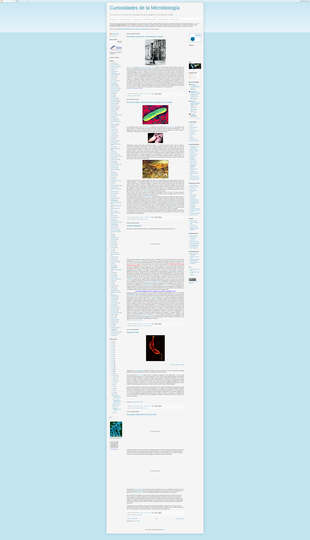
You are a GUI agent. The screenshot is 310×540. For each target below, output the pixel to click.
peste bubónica (146, 127)
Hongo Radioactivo (134, 226)
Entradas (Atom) (136, 521)
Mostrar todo (198, 118)
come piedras (166, 284)
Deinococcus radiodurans (133, 295)
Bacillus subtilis (114, 86)
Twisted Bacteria (193, 214)
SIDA (112, 282)
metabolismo (138, 261)
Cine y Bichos (114, 124)
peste (112, 249)
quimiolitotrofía (147, 284)
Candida (113, 116)
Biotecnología (134, 325)
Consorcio (113, 129)
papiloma (113, 241)
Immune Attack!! (193, 127)
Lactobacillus (114, 191)
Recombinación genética (114, 267)
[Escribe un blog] (156, 94)
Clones (192, 110)
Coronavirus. (114, 132)
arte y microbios (114, 80)
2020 (112, 350)
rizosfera (113, 274)
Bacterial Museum (194, 187)
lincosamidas (114, 193)
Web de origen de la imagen (177, 364)
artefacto (113, 82)
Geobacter (113, 175)
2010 (112, 369)
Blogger (163, 529)
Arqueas (113, 79)
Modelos (113, 218)
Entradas (193, 75)
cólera (112, 127)
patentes (113, 242)
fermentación (114, 167)
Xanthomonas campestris (114, 330)
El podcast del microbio (137, 402)
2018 (112, 354)
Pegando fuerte (133, 332)
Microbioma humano (115, 212)
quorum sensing (114, 262)
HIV (112, 183)
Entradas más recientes (132, 518)
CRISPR (113, 134)
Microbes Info (193, 196)
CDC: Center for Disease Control (193, 236)
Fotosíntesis (113, 174)
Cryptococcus (140, 325)
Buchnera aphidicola (115, 114)
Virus (112, 326)
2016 (112, 358)
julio (113, 384)
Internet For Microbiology (193, 159)
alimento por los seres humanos (146, 315)
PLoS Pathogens (194, 247)
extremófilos (113, 166)
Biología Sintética (115, 101)
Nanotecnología (114, 230)
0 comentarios (147, 93)
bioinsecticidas (114, 100)
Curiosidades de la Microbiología (145, 8)
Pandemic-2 (192, 134)
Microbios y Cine (175, 19)
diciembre (114, 375)
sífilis (112, 284)
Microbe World (193, 194)
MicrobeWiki (193, 198)
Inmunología (113, 187)
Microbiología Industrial (141, 407)
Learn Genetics (193, 163)
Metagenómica (114, 198)
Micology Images (194, 226)
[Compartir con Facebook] (159, 94)
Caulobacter (113, 118)
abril (113, 390)
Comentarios (194, 77)
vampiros (113, 317)
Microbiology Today (194, 201)
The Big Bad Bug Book (195, 208)
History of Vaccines (194, 241)
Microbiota (113, 215)
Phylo (191, 135)
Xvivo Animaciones (194, 179)
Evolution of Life (193, 154)
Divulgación (113, 142)
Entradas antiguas (180, 518)
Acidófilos (113, 63)
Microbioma (113, 211)
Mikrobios (193, 101)
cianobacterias (114, 119)
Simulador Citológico (194, 177)
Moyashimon (114, 220)
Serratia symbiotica (115, 279)
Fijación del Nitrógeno (116, 169)
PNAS (166, 370)
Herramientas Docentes (125, 19)
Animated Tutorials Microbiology (194, 147)
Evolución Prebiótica (115, 164)
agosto (114, 382)
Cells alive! (192, 152)
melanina (113, 196)
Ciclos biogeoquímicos (116, 121)
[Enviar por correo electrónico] (154, 94)
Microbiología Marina (115, 208)
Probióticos (113, 257)
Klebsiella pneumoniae (116, 188)
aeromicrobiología (115, 66)
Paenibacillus (114, 237)
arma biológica (144, 190)
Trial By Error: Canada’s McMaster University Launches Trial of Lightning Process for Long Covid (195, 95)
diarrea (112, 139)
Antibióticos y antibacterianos (137, 514)
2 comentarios (147, 217)
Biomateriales (134, 407)
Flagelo (112, 172)
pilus (112, 250)
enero (113, 412)
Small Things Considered (193, 206)
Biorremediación (114, 106)
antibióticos (113, 71)
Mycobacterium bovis (115, 222)
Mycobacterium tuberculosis (114, 224)
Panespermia (114, 239)
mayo (113, 388)
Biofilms (112, 95)
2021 (112, 349)
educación (113, 153)
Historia (112, 182)
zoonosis (113, 335)
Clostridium (113, 126)
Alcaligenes (113, 68)
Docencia (113, 146)
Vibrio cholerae (114, 319)
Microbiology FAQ (194, 199)
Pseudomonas (114, 260)
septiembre (115, 380)
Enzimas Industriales (115, 156)
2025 (112, 341)
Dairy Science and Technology (194, 254)
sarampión (113, 277)
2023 (112, 345)
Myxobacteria (114, 228)
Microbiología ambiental (136, 95)
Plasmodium (113, 252)
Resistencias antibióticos (116, 269)
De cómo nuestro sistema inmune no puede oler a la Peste (149, 102)
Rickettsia (113, 272)
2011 (112, 367)
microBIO (193, 84)
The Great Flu (193, 139)
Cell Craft (192, 124)
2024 (112, 343)
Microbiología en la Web (150, 19)
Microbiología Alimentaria (114, 200)
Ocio (112, 236)
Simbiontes (113, 285)
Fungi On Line (193, 225)
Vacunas (113, 316)
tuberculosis (113, 314)
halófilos (113, 178)
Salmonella (113, 275)
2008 (112, 373)
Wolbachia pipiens (115, 327)
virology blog (193, 91)
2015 (112, 360)
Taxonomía (113, 299)
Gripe (112, 177)
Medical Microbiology (194, 243)
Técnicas (113, 301)
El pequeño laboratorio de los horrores (141, 414)
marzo (113, 392)
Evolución (113, 162)
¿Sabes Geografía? (194, 140)
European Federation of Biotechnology (194, 260)
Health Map (192, 240)
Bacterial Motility (193, 185)
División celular (114, 140)
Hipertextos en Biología (193, 156)
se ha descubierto (138, 489)
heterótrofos (129, 279)
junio (113, 386)
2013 (112, 364)
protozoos (113, 258)
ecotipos (113, 151)
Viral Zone (192, 275)
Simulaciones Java (194, 176)
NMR (112, 234)
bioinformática (114, 98)
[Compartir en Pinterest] (161, 94)
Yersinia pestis (170, 127)
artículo (163, 297)
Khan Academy (193, 161)
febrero (114, 394)
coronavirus (113, 130)
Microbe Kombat (193, 130)
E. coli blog (192, 238)
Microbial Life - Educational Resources (193, 166)
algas (112, 69)
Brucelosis (113, 113)
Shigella (113, 280)
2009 (112, 371)
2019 (112, 352)
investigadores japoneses (139, 492)
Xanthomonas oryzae (115, 332)
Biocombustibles (114, 90)
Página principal (112, 19)
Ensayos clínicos (114, 154)
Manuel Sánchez (115, 33)
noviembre (114, 377)
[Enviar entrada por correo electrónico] (152, 93)
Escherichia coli (148, 281)
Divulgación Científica (116, 144)
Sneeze (192, 137)
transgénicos (114, 311)
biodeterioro (113, 91)
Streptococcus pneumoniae (114, 296)
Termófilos (113, 304)
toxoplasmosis (114, 309)
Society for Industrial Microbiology (194, 263)
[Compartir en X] (158, 94)
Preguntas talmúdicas (116, 254)
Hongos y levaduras (147, 325)
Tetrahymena (114, 306)
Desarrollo (113, 137)
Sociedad (113, 289)
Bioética (113, 93)
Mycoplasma (114, 226)
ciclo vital (140, 375)
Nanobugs (192, 132)
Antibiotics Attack (193, 149)
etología (113, 161)
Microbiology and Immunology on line (194, 245)
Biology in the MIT (194, 151)
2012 (112, 365)
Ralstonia (113, 265)
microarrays (174, 202)
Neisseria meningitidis (116, 231)
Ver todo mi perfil (113, 36)
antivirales (113, 77)
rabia (112, 263)
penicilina (113, 246)
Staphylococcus (114, 290)
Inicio (156, 518)
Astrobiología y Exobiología (114, 84)
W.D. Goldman (148, 196)
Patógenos (139, 219)
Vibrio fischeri (114, 321)
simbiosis (113, 287)
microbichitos (194, 109)
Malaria (112, 195)
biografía (113, 96)
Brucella (113, 111)
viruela (112, 324)
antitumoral (113, 75)
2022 (112, 347)
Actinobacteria (114, 64)
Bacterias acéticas (115, 88)
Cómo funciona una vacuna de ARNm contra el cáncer (195, 87)
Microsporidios (114, 217)
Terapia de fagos (114, 302)
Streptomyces (114, 298)
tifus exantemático (115, 307)
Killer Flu (192, 129)
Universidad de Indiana (139, 370)
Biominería (113, 105)
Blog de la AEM (193, 220)
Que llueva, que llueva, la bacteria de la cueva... (145, 37)
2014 (112, 362)
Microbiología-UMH (163, 19)
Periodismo (113, 247)
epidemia (113, 158)
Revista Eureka (193, 171)
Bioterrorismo (134, 219)
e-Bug (191, 125)
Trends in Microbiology (195, 213)
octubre (114, 379)
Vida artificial (114, 322)
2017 (112, 356)
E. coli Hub (192, 188)
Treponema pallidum (115, 312)
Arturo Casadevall (152, 297)
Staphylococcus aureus (116, 292)
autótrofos (129, 280)
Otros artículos (137, 19)
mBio (191, 193)
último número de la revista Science (146, 67)
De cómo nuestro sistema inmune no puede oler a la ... (117, 401)
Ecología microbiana (115, 148)
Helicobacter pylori (115, 180)
